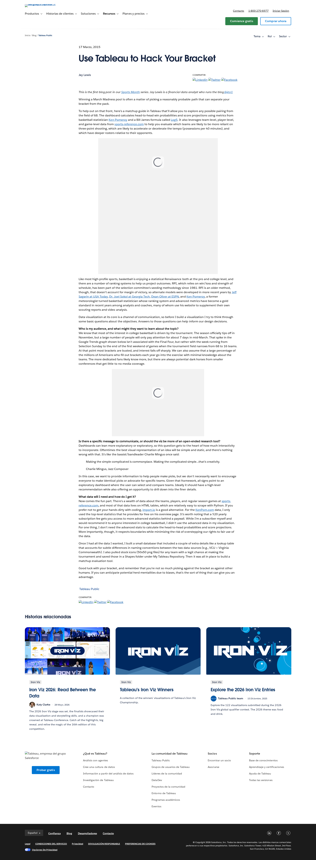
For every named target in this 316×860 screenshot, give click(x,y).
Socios (212, 753)
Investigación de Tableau (98, 780)
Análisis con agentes (95, 760)
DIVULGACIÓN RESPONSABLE (104, 843)
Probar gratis (46, 770)
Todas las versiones (260, 780)
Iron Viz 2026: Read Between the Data (62, 693)
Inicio (27, 35)
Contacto (238, 10)
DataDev (157, 780)
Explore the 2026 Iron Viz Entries (243, 690)
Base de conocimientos (263, 760)
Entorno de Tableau (164, 793)
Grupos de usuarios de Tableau (171, 767)
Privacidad (77, 843)
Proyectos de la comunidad (168, 786)
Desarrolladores (87, 833)
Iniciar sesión (281, 10)
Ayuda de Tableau (260, 773)
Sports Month (130, 92)
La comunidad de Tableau (169, 753)
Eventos (156, 806)
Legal (27, 843)
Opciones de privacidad (45, 849)
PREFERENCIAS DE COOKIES (140, 843)
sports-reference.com (129, 124)
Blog (34, 35)
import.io (148, 510)
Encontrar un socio (219, 760)
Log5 (174, 120)
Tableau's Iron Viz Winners (147, 690)
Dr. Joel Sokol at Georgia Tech (129, 296)
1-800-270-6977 (258, 10)
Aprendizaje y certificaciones (266, 767)
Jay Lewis (85, 75)
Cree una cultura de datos (99, 767)
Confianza (54, 833)
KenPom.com (204, 510)
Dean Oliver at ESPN (165, 296)
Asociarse (213, 767)
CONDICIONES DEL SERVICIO (51, 843)
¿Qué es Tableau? (95, 753)
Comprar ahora (276, 21)
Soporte (254, 753)
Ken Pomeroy (118, 120)
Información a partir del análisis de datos (108, 773)
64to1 (228, 92)
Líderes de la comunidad (167, 773)
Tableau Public (45, 35)
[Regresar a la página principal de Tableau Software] (40, 4)
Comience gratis (241, 21)
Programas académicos (166, 799)
